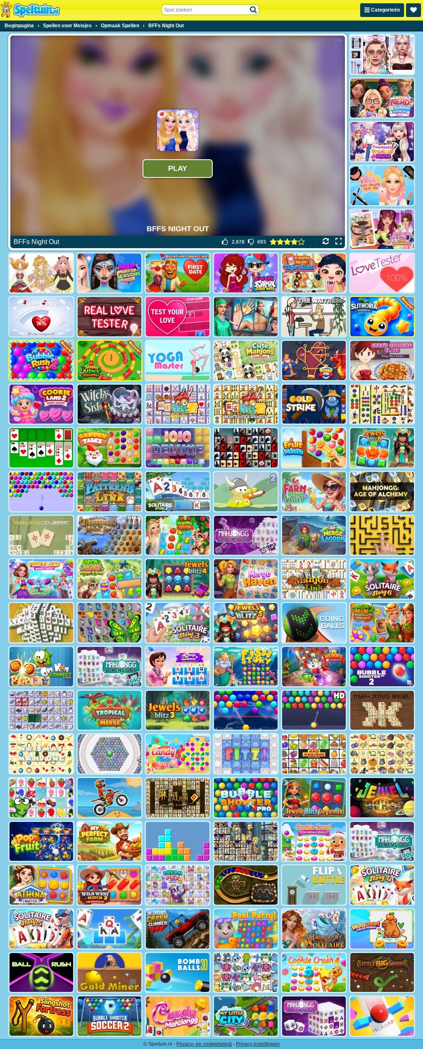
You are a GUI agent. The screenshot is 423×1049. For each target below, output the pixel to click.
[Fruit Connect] (41, 798)
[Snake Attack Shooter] (109, 360)
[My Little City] (246, 1016)
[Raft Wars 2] (246, 492)
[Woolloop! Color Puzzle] (382, 929)
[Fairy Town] (109, 754)
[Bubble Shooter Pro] (246, 798)
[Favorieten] (413, 10)
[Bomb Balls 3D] (178, 973)
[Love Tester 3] (178, 317)
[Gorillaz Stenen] (246, 448)
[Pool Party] (246, 929)
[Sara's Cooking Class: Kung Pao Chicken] (382, 360)
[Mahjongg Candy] (178, 1016)
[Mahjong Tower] (41, 623)
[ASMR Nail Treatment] (382, 229)
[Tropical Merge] (109, 710)
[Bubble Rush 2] (41, 360)
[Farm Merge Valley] (314, 492)
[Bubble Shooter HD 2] (382, 666)
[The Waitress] (314, 317)
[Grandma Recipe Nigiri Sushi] (314, 273)
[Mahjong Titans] (382, 404)
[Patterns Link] (109, 492)
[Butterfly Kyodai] (109, 623)
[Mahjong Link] (314, 579)
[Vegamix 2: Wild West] (382, 623)
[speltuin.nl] (30, 10)
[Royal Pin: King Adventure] (314, 360)
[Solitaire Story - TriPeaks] (109, 929)
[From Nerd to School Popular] (382, 98)
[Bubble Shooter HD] (314, 710)
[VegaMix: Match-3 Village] (178, 535)
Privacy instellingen (258, 1044)
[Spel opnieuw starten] (325, 242)
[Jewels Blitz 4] (178, 579)
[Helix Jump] (382, 1016)
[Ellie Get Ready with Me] (382, 185)
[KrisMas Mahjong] (41, 754)
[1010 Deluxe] (178, 448)
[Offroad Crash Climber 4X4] (178, 929)
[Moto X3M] (109, 798)
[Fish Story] (246, 666)
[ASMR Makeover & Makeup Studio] (382, 54)
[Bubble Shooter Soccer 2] (109, 1016)
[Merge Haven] (246, 579)
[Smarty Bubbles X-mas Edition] (246, 710)
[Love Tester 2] (41, 317)
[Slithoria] (382, 317)
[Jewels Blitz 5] (246, 623)
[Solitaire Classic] (41, 448)
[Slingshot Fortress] (41, 1016)
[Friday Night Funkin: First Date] (246, 273)
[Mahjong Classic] (41, 535)
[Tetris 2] (178, 841)
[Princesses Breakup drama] (382, 142)
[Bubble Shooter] (41, 492)
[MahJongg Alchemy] (382, 492)
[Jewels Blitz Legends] (314, 798)
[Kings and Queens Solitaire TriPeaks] (178, 666)
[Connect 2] (41, 710)
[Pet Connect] (246, 973)
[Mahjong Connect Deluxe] (178, 404)
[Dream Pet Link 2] (178, 885)
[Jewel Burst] (382, 798)
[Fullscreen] (338, 242)
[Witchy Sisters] (109, 404)
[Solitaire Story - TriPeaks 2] (178, 492)
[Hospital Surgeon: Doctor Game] (246, 317)
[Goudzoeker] (109, 973)
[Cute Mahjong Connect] (246, 360)
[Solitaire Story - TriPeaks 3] (178, 623)
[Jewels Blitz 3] (178, 710)
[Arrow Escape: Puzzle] (382, 535)
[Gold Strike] (314, 404)
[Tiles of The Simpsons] (246, 841)
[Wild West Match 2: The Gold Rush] (109, 885)
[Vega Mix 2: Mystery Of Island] (109, 579)
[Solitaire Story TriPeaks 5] (41, 929)
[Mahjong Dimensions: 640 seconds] (109, 666)
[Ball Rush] (41, 973)
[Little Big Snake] (382, 973)
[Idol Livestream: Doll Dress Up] (41, 273)
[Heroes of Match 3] (314, 666)
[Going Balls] (314, 623)
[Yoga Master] (178, 360)
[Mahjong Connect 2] (178, 798)
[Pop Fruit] (41, 841)
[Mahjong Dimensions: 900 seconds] (382, 841)
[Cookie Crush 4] (314, 973)
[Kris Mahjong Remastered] (314, 754)
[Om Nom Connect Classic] (41, 666)
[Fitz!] (246, 754)
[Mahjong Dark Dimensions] (314, 1016)
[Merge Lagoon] (314, 535)
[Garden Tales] (109, 448)
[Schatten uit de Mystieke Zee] (109, 535)
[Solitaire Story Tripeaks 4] (382, 885)
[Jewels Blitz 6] (382, 448)
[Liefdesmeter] (382, 273)
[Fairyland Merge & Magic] (41, 579)
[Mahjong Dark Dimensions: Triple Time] (246, 535)
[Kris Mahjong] (382, 754)
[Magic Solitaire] (314, 929)
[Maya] (246, 885)
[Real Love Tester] (109, 317)
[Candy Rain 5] (178, 754)
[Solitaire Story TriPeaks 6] (382, 579)
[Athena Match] (41, 885)
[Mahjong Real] (382, 710)
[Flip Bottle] (314, 885)
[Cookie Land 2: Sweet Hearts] (41, 404)
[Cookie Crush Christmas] (314, 841)
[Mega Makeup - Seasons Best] (109, 273)
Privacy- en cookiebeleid (204, 1044)
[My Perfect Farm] (109, 841)
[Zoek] (254, 10)
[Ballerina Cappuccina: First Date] (178, 273)
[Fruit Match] (314, 448)
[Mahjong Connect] (246, 404)
